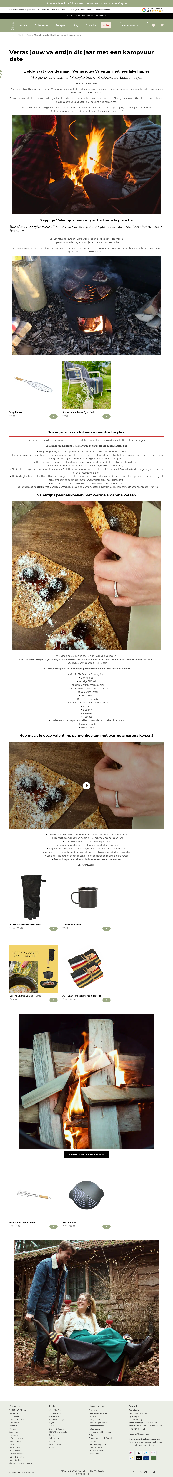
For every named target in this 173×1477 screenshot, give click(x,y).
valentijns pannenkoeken (63, 659)
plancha (61, 248)
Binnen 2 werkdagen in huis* (24, 10)
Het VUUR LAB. (16, 35)
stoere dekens (99, 476)
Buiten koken (42, 25)
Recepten (61, 25)
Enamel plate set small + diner (124, 462)
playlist (40, 487)
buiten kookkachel (87, 102)
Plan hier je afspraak (138, 1442)
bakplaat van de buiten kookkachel (113, 852)
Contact (90, 25)
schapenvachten (137, 476)
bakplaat (89, 845)
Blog (75, 25)
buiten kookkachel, (96, 455)
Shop (22, 25)
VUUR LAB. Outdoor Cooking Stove (87, 674)
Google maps (143, 1434)
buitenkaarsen (91, 451)
